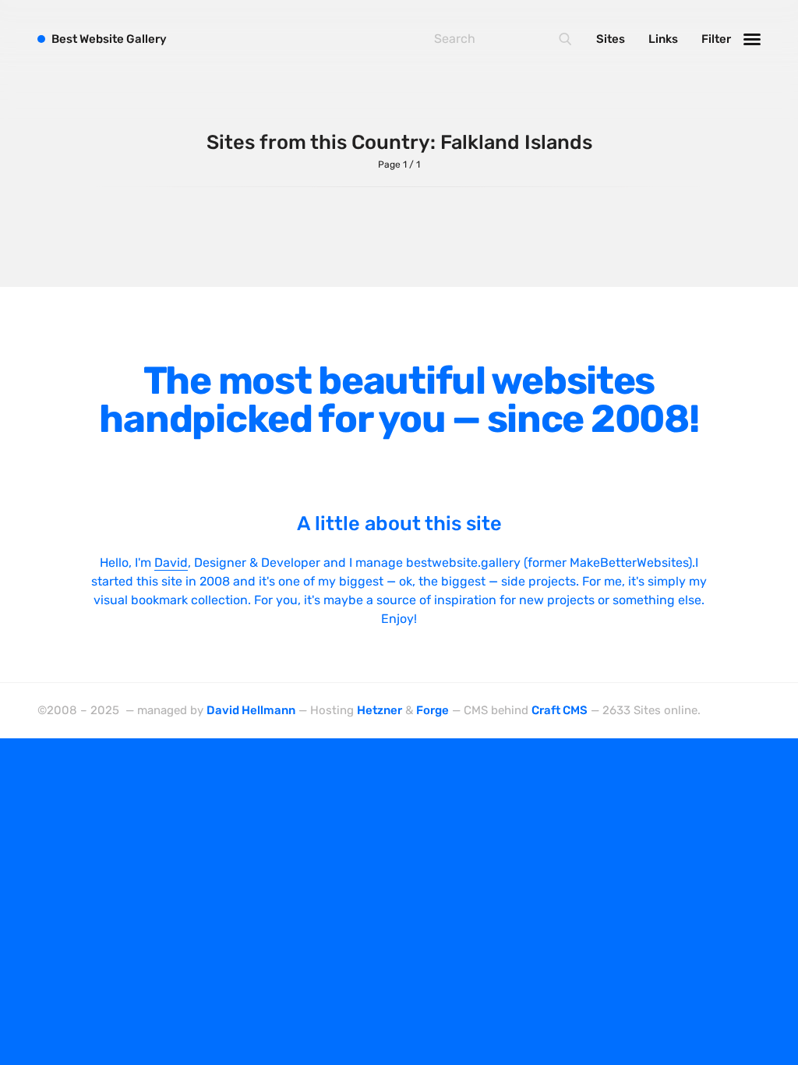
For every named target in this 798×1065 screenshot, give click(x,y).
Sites (610, 39)
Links (663, 39)
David (171, 562)
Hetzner (379, 710)
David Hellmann (251, 710)
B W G (109, 39)
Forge (432, 710)
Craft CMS (559, 710)
